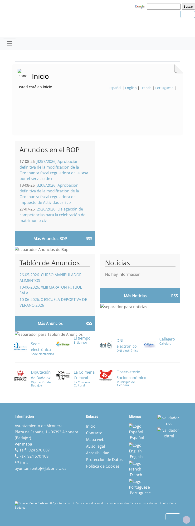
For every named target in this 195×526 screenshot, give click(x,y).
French (146, 87)
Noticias (117, 262)
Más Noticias (135, 295)
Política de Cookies (103, 466)
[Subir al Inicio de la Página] (186, 520)
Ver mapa (23, 444)
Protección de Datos (104, 459)
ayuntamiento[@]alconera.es (40, 468)
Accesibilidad (97, 453)
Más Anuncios (50, 323)
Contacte (94, 433)
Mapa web (95, 439)
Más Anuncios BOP (50, 238)
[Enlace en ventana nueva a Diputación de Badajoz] (32, 503)
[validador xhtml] (168, 432)
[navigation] (164, 6)
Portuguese (164, 87)
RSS (89, 323)
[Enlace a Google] (140, 6)
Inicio (91, 426)
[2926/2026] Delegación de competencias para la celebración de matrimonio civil (52, 214)
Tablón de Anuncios (50, 262)
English (131, 87)
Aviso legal (95, 446)
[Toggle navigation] (9, 43)
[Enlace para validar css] (168, 420)
